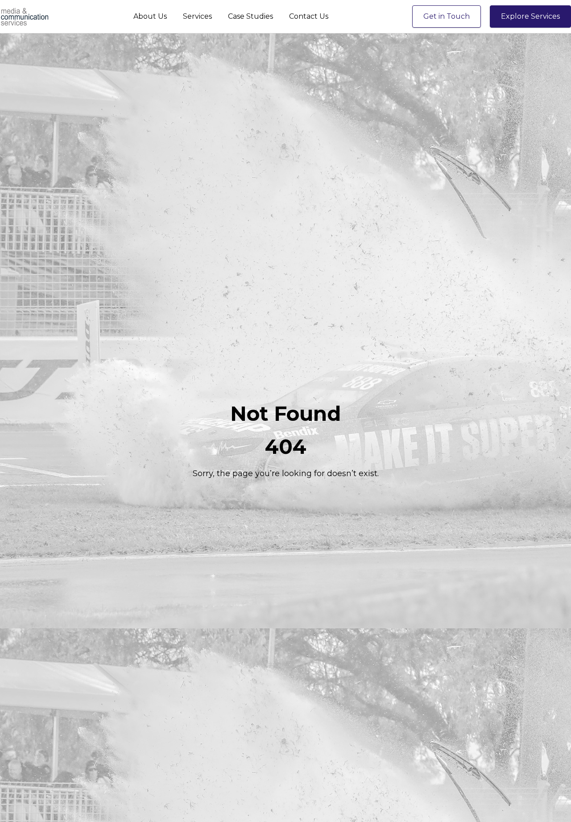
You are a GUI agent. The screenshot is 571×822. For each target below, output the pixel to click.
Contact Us (308, 16)
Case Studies (250, 16)
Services (197, 16)
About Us (150, 16)
